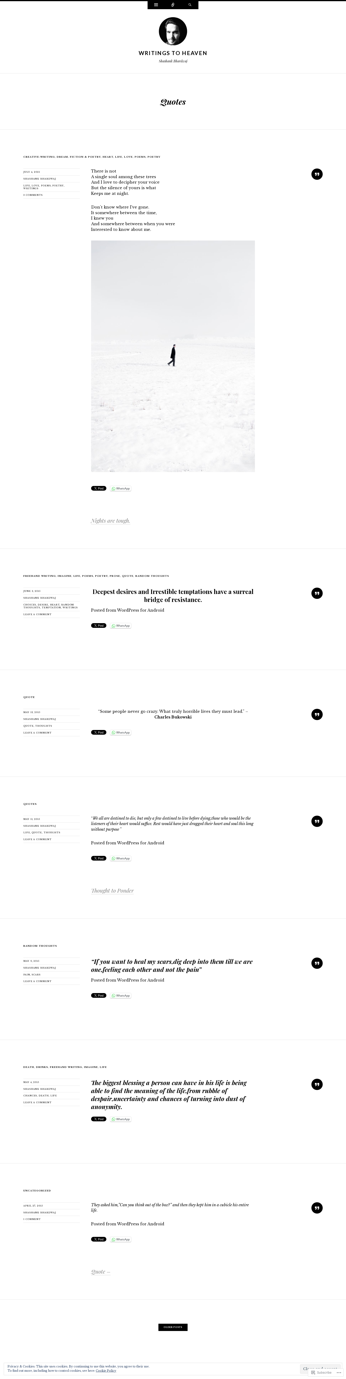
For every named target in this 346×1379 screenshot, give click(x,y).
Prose (115, 575)
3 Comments (33, 195)
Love (128, 156)
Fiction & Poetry (85, 156)
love (35, 185)
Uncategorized (37, 1190)
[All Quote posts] (317, 174)
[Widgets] (156, 5)
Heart (108, 156)
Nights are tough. (110, 520)
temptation (51, 607)
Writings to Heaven (173, 53)
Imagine (65, 575)
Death (28, 1067)
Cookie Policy (106, 1370)
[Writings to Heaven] (173, 32)
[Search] (189, 5)
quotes (30, 804)
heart (55, 604)
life (26, 832)
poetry (154, 156)
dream (62, 156)
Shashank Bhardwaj (39, 178)
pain (26, 974)
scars (36, 974)
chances (30, 1095)
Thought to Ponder (112, 890)
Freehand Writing (39, 575)
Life (118, 156)
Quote (127, 575)
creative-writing (39, 156)
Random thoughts (152, 575)
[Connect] (173, 5)
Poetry (58, 185)
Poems (140, 156)
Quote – (101, 1271)
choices (29, 604)
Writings (30, 188)
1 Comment (32, 1219)
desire (43, 604)
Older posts (173, 1327)
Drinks (42, 1067)
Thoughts (43, 726)
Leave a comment (37, 614)
